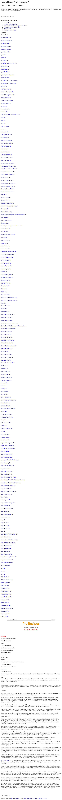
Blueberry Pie (4, 217)
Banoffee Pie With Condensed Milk (10, 114)
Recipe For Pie (5, 760)
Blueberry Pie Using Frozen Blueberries (11, 226)
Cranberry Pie (4, 391)
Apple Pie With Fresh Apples (8, 83)
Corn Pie (3, 386)
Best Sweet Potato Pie (7, 157)
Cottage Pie (4, 388)
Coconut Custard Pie (6, 380)
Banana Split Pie (5, 109)
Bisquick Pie (4, 194)
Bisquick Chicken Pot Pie (7, 189)
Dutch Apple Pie (5, 440)
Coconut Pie (4, 383)
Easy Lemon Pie (5, 505)
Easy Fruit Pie (4, 497)
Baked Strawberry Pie (7, 100)
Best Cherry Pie (5, 137)
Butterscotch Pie (5, 249)
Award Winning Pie (6, 97)
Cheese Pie (4, 289)
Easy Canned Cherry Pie (7, 465)
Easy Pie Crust (5, 522)
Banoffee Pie (4, 112)
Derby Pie (3, 420)
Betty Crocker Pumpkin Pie (8, 183)
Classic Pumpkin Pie (6, 377)
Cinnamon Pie (4, 368)
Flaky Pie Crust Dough (7, 580)
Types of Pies (7, 28)
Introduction (7, 23)
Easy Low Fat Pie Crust (7, 508)
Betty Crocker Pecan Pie (7, 174)
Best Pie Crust (4, 149)
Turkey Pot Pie (5, 617)
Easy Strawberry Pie (6, 554)
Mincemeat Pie (5, 611)
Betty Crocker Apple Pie (7, 163)
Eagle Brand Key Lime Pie (8, 443)
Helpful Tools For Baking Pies (12, 27)
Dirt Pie (3, 431)
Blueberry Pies (5, 223)
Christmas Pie (4, 366)
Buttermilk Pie (4, 243)
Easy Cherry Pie (5, 468)
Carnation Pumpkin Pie (7, 274)
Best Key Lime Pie (6, 146)
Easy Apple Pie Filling (6, 454)
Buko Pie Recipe (5, 240)
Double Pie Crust (5, 437)
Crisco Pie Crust (5, 403)
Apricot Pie (4, 86)
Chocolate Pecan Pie (6, 348)
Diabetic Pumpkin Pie (6, 428)
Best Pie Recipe (5, 152)
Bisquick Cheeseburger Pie (8, 186)
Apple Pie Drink (5, 66)
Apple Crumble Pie (6, 46)
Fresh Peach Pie (5, 602)
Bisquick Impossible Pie (7, 192)
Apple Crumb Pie (5, 52)
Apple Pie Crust (5, 60)
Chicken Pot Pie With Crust (8, 328)
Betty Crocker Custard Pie (8, 172)
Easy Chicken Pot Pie (6, 474)
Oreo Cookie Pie (5, 614)
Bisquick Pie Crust (5, 197)
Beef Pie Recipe (5, 126)
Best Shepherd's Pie (6, 154)
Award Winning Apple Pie (8, 95)
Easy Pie (3, 520)
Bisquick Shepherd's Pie (7, 203)
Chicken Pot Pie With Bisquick (9, 323)
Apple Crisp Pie (5, 43)
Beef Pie (3, 120)
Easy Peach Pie (5, 511)
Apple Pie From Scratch (7, 75)
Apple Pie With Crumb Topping (9, 80)
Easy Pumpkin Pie (5, 537)
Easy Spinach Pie (5, 551)
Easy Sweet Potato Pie (7, 560)
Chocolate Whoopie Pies (7, 363)
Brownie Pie (4, 237)
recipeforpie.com (15, 798)
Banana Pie (4, 106)
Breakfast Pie (4, 231)
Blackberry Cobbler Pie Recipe (9, 206)
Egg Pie (3, 568)
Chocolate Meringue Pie (7, 340)
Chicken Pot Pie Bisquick (7, 314)
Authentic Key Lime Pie (7, 92)
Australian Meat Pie (6, 89)
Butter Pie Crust (5, 246)
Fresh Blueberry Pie (6, 591)
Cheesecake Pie (5, 286)
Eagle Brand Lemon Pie (7, 445)
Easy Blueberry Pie (6, 463)
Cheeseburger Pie (5, 280)
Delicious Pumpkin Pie (7, 417)
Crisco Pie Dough (5, 405)
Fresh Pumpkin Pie (6, 605)
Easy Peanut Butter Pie (7, 514)
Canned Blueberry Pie (7, 257)
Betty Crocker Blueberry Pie (8, 166)
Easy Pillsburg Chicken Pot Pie (9, 534)
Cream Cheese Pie (6, 397)
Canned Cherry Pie (6, 260)
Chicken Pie (4, 308)
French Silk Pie (5, 585)
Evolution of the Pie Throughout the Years (15, 26)
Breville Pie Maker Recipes (8, 234)
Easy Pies (3, 531)
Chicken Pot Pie (5, 311)
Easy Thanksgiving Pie (7, 562)
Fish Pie (3, 574)
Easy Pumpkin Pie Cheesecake (9, 540)
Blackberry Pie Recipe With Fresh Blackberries (13, 214)
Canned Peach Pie (6, 263)
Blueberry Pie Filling (6, 220)
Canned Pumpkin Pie (6, 266)
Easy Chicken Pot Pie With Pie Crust (10, 483)
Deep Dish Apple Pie (6, 414)
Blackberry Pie (5, 209)
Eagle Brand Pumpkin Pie (8, 448)
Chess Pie (3, 303)
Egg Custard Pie (5, 565)
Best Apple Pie (5, 132)
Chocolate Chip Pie (6, 334)
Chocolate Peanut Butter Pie (8, 346)
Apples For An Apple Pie (10, 24)
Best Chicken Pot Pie (6, 140)
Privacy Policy (43, 798)
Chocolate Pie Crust (6, 354)
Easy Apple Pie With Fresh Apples (10, 460)
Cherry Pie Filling (5, 294)
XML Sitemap (28, 798)
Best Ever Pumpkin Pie (7, 143)
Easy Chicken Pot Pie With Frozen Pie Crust (12, 480)
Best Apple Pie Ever (6, 134)
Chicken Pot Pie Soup (6, 320)
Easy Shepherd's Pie (6, 545)
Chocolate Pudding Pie (7, 357)
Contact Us (35, 798)
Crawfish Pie (4, 394)
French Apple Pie (5, 582)
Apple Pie (3, 55)
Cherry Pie (3, 291)
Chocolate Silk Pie (6, 360)
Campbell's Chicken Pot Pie (8, 251)
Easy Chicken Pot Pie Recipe (8, 477)
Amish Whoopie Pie (6, 37)
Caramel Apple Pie (6, 269)
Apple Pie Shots (5, 77)
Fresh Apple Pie (5, 588)
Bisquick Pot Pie (5, 200)
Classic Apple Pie (5, 371)
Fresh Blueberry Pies (6, 597)
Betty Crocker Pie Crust (7, 180)
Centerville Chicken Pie (7, 277)
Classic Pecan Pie (5, 374)
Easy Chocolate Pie (6, 488)
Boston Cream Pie (6, 229)
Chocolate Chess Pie (6, 331)
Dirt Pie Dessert (5, 434)
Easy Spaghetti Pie (6, 548)
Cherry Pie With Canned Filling (9, 297)
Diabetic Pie (4, 425)
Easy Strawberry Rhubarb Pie (9, 557)
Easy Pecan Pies (5, 517)
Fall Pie (3, 571)
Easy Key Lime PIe (6, 500)
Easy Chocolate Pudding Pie (8, 491)
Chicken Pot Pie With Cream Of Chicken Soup (13, 326)
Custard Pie (4, 411)
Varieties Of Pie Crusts (10, 30)
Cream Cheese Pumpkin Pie (8, 400)
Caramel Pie (4, 271)
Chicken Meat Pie (5, 306)
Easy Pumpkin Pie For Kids (8, 542)
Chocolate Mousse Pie (7, 343)
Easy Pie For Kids (5, 528)
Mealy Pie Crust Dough (7, 608)
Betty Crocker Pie (5, 177)
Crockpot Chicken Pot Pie (8, 408)
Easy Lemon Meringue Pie (8, 503)
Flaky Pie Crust (5, 577)
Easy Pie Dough (5, 525)
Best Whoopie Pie (6, 160)
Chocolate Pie (4, 351)
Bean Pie (3, 117)
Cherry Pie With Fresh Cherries (9, 300)
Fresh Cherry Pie (5, 600)
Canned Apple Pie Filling (7, 254)
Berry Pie (3, 129)
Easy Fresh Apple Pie (6, 494)
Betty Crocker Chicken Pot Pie (9, 169)
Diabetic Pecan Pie (6, 423)
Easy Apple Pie (5, 451)
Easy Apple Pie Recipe (7, 457)
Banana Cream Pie (6, 103)
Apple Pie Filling (5, 72)
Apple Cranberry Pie (6, 40)
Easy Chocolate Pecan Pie (8, 485)
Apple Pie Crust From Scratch (9, 63)
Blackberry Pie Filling (6, 211)
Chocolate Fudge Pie (6, 337)
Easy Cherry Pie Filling (7, 471)
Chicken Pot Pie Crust (6, 317)
